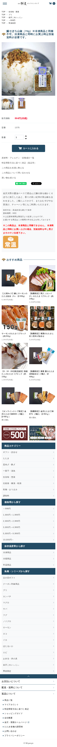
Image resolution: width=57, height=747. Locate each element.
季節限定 (7, 671)
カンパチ (7, 596)
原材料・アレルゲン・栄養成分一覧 (18, 158)
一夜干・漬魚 (9, 471)
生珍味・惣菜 (14, 12)
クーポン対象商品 (11, 584)
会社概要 (8, 718)
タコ (5, 634)
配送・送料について (12, 687)
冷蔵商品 (7, 559)
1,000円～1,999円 (11, 515)
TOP (3, 12)
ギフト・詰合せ (10, 452)
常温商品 (7, 565)
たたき (6, 458)
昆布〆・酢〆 (9, 464)
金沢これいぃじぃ (16, 17)
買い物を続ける (9, 178)
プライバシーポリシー (14, 735)
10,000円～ (8, 540)
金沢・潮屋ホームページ (15, 722)
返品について (8, 694)
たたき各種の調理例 (13, 727)
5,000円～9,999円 (11, 533)
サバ (5, 609)
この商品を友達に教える (13, 168)
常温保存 (12, 23)
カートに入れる (30, 148)
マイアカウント (11, 704)
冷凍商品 (7, 552)
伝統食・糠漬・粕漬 (12, 483)
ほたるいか (8, 646)
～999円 (12, 20)
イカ (5, 640)
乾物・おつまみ (10, 489)
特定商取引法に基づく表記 (16, 709)
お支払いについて (11, 681)
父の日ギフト (9, 578)
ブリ (10, 15)
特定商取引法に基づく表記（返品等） (19, 163)
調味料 (6, 496)
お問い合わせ (10, 731)
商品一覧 (8, 700)
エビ (5, 652)
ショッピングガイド (13, 713)
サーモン (7, 627)
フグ (5, 615)
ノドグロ (7, 621)
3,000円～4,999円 (11, 527)
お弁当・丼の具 (10, 659)
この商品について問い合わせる (16, 173)
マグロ (6, 603)
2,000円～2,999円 (11, 521)
